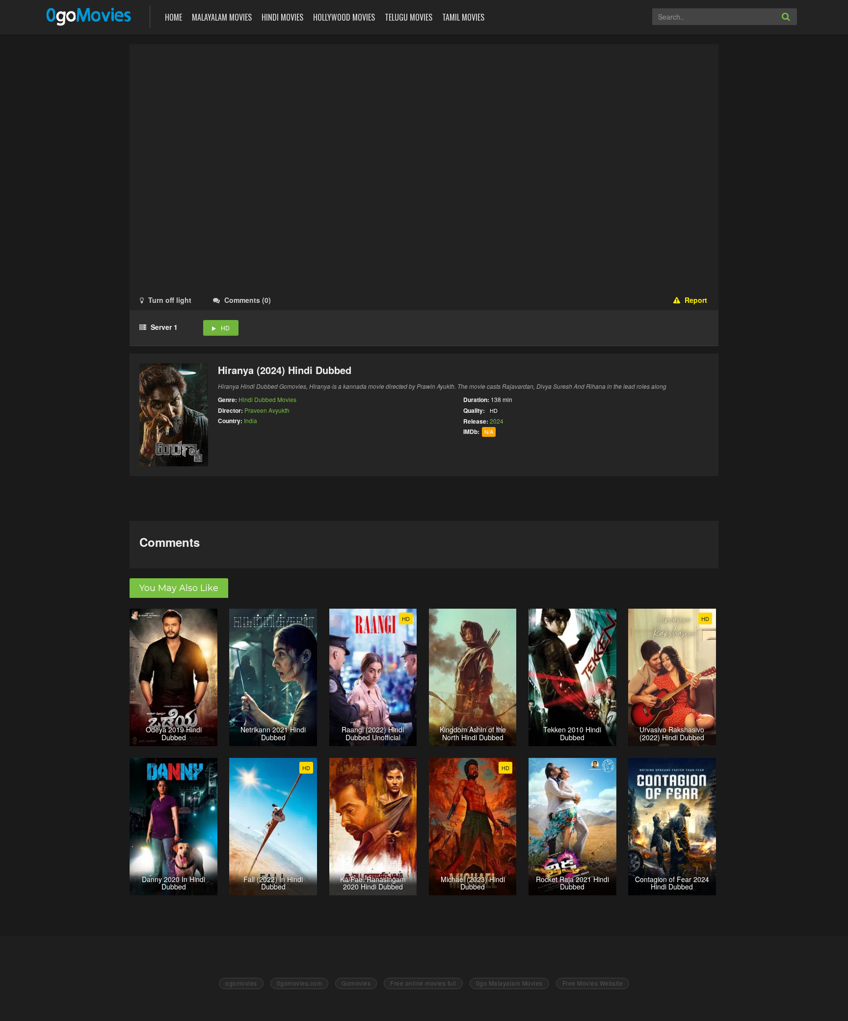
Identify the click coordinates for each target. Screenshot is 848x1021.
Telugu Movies (408, 17)
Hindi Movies (282, 17)
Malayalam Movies (222, 17)
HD (225, 327)
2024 (497, 421)
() (247, 300)
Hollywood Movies (344, 17)
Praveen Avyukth (267, 410)
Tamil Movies (463, 17)
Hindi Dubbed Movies (267, 399)
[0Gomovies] (89, 15)
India (250, 420)
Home (173, 17)
